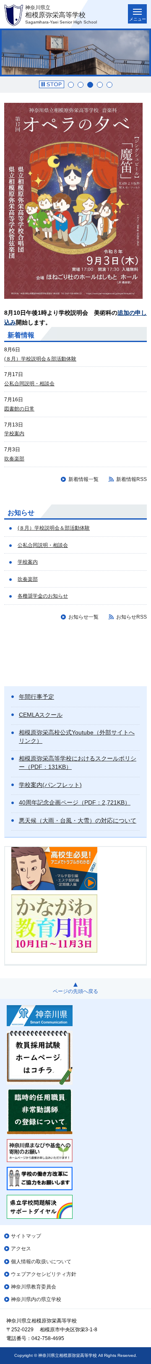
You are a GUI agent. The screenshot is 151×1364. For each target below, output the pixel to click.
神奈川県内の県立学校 (36, 1299)
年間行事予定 (36, 696)
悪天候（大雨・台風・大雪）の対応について (77, 820)
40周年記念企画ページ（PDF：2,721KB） (74, 802)
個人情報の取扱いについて (41, 1262)
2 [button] (80, 85)
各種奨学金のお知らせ (43, 596)
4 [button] (100, 85)
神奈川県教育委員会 (33, 1287)
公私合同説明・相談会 (29, 384)
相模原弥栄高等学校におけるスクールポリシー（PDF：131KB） (77, 762)
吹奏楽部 (14, 459)
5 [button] (109, 85)
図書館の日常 (19, 409)
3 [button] (90, 85)
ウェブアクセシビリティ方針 (43, 1274)
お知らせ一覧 (83, 617)
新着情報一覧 (83, 479)
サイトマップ (26, 1236)
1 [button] (71, 85)
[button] (51, 84)
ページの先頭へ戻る (75, 991)
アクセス (21, 1249)
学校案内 (14, 433)
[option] (75, 52)
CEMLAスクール (40, 714)
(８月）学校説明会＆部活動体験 (40, 359)
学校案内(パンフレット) (50, 784)
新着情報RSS (131, 479)
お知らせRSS (131, 617)
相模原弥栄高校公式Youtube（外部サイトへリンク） (77, 736)
